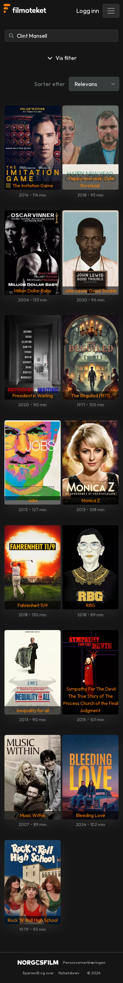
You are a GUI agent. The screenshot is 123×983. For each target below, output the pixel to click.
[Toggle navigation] (111, 11)
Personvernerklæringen (84, 962)
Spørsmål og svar (38, 972)
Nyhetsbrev (69, 972)
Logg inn (87, 10)
